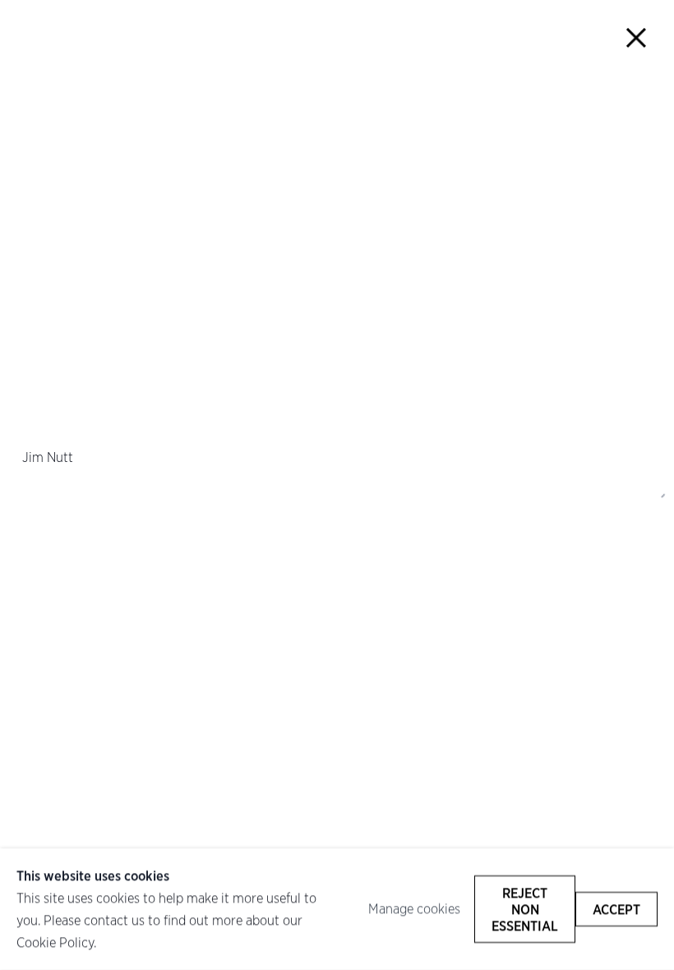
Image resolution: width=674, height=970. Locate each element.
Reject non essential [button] (525, 909)
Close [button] (636, 37)
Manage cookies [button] (414, 909)
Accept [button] (616, 909)
